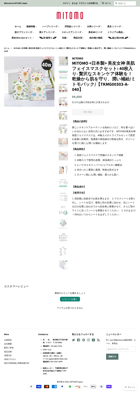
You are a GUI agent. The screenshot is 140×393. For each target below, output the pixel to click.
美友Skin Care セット (22, 37)
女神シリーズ (94, 26)
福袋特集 (31, 26)
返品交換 (8, 351)
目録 (64, 37)
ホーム (18, 26)
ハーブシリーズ (50, 26)
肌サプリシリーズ (24, 32)
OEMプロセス (10, 359)
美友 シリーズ (114, 26)
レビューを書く (70, 299)
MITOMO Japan (76, 381)
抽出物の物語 (96, 37)
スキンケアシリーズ (72, 32)
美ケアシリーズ (47, 32)
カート (108, 3)
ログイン (67, 3)
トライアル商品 (115, 32)
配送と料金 (9, 347)
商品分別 (78, 37)
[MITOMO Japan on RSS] (98, 340)
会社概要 (8, 343)
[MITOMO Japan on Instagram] (88, 340)
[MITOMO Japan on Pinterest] (83, 340)
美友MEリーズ (95, 32)
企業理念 (8, 340)
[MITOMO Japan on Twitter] (73, 340)
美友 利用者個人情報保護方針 (16, 363)
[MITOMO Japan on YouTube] (93, 340)
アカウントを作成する (88, 3)
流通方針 (8, 355)
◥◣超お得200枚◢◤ (118, 37)
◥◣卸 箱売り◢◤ (48, 37)
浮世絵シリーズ (72, 26)
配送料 (75, 102)
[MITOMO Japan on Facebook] (78, 340)
